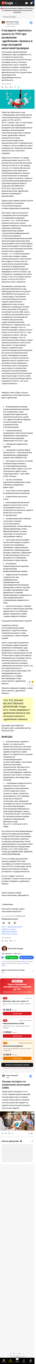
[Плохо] (15, 923)
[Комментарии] (2, 87)
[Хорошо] (4, 923)
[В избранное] (9, 1133)
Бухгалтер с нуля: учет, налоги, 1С (15, 1001)
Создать (17, 1361)
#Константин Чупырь (10, 934)
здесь (3, 965)
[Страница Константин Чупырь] (3, 22)
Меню (24, 1362)
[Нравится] (6, 1133)
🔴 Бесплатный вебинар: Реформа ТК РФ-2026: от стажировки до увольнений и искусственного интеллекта (17, 10)
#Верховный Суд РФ (14, 927)
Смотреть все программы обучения (17, 1065)
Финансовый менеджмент (13, 1046)
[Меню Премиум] (16, 3)
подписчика (7, 953)
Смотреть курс (17, 1013)
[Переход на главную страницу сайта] (7, 3)
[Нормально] (9, 923)
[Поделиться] (15, 87)
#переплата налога (9, 929)
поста (17, 953)
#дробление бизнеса (9, 932)
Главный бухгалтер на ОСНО (13, 1023)
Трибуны (23, 961)
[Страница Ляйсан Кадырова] (3, 1076)
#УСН (4, 927)
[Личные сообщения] (26, 3)
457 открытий (6, 937)
